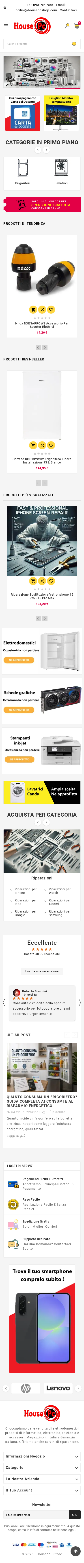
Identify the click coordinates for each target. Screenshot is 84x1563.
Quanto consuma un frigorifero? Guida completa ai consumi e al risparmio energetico (42, 1101)
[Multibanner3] (42, 751)
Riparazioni (41, 878)
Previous (38, 347)
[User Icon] (67, 25)
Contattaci (68, 10)
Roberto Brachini (34, 991)
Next (44, 347)
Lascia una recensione (42, 971)
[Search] (74, 44)
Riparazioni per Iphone (26, 891)
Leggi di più (16, 1135)
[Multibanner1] (42, 651)
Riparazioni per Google (26, 913)
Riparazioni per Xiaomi (60, 902)
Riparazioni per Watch (60, 891)
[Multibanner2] (42, 701)
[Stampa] (42, 72)
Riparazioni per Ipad (26, 902)
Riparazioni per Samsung (60, 913)
